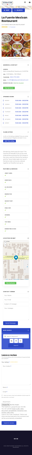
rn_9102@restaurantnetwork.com (17, 80)
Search (16, 345)
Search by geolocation (20, 341)
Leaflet (6, 279)
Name (4, 387)
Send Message (10, 323)
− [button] (5, 245)
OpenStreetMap (16, 279)
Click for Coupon (18, 83)
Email (4, 392)
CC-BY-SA (26, 279)
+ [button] (5, 242)
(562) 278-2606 (14, 77)
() (12, 27)
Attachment (6, 402)
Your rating (5, 362)
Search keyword (5, 336)
